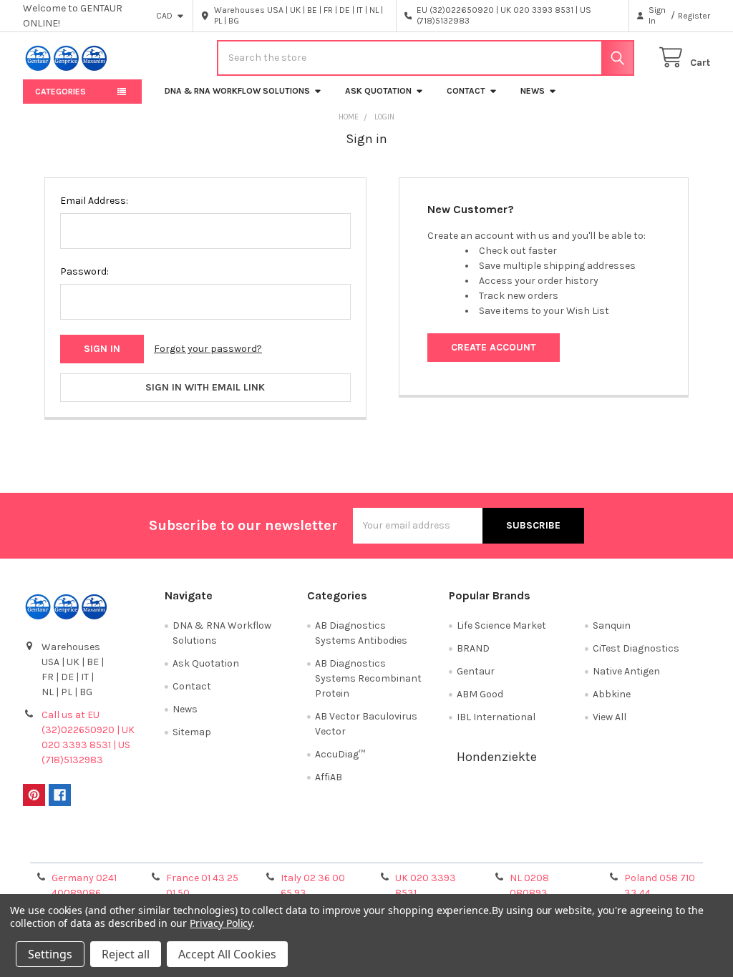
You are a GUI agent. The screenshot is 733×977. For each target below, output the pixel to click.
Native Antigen (626, 671)
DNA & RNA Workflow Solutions (237, 91)
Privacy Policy (624, 847)
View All (609, 717)
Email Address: (94, 201)
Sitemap (192, 732)
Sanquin (612, 625)
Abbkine (612, 694)
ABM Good (480, 694)
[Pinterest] (34, 795)
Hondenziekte (497, 757)
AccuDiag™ (340, 754)
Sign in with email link (205, 387)
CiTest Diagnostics (636, 648)
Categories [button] (60, 92)
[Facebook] (60, 795)
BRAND (473, 648)
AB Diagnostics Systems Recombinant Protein (368, 678)
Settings (50, 954)
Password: (84, 271)
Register (694, 16)
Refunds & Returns (452, 847)
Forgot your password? (208, 349)
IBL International (496, 717)
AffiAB (328, 777)
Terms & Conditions (108, 847)
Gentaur (476, 671)
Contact (466, 91)
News (532, 91)
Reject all (126, 954)
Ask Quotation (378, 91)
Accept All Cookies (227, 954)
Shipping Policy (280, 847)
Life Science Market (501, 625)
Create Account (493, 347)
